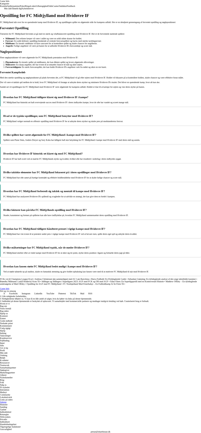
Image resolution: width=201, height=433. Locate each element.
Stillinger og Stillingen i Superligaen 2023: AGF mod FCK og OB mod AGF (75, 281)
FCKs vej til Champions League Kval (16, 279)
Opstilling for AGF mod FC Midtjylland (44, 284)
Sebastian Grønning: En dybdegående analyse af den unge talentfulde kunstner (162, 279)
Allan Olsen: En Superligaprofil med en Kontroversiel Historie (137, 281)
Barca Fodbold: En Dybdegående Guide (108, 279)
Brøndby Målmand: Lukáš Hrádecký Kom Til (20, 281)
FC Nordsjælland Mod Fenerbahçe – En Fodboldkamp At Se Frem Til (93, 284)
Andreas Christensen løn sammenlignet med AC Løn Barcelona (61, 279)
